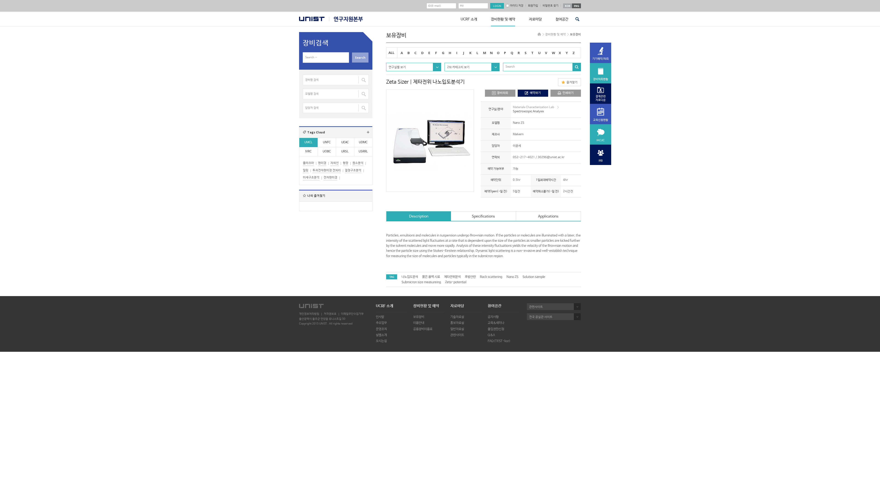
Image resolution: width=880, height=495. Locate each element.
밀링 (305, 170)
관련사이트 (457, 335)
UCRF (346, 19)
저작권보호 (330, 314)
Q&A (491, 335)
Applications (548, 216)
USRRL (363, 151)
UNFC (326, 142)
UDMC (363, 142)
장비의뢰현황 (600, 79)
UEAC (345, 142)
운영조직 (381, 329)
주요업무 (381, 323)
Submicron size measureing (421, 282)
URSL (345, 151)
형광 (345, 163)
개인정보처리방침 (309, 314)
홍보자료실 (457, 323)
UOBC (327, 151)
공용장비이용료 (422, 329)
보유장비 (418, 317)
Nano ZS (512, 277)
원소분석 (357, 163)
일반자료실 (457, 329)
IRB (601, 160)
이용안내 (418, 323)
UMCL (308, 142)
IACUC (601, 140)
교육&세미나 (496, 323)
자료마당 (535, 19)
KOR (567, 6)
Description (418, 216)
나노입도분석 (410, 277)
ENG (576, 6)
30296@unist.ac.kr (551, 157)
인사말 (380, 317)
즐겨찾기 (572, 82)
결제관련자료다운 (601, 98)
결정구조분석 (353, 170)
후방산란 (470, 277)
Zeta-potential (455, 282)
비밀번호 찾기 (550, 5)
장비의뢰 (502, 93)
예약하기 (535, 93)
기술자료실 (457, 317)
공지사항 (493, 317)
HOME (539, 34)
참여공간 (562, 19)
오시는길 (381, 341)
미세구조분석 (311, 177)
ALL (391, 52)
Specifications (483, 216)
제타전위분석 (452, 277)
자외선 (334, 163)
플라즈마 (308, 163)
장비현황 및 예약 (503, 19)
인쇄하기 (568, 93)
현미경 (322, 163)
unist (311, 19)
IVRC (308, 151)
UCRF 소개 (469, 19)
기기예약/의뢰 (600, 58)
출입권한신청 (496, 329)
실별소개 (381, 335)
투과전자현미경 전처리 (327, 170)
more (368, 132)
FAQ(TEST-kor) (499, 341)
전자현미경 (330, 177)
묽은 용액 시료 (431, 277)
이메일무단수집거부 (352, 314)
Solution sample (533, 277)
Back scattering (491, 277)
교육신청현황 (600, 120)
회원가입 (533, 5)
